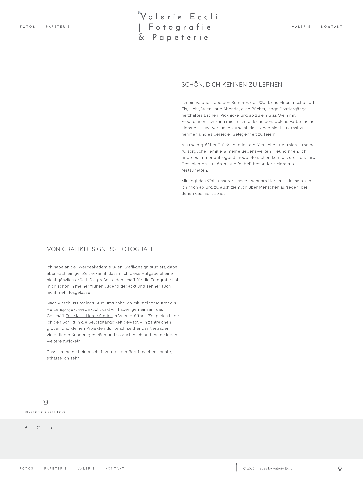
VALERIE (301, 26)
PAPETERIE (58, 26)
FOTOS (28, 26)
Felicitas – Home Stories (89, 315)
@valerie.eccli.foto (45, 411)
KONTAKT (332, 26)
